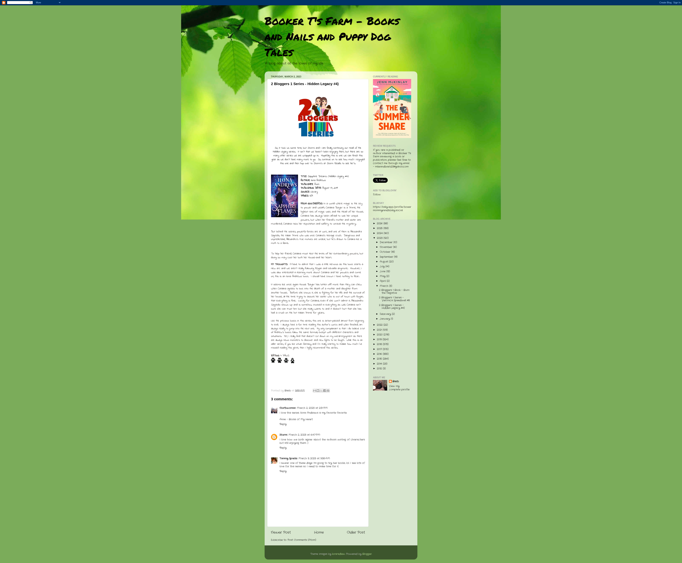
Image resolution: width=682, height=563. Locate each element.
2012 (380, 368)
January (385, 319)
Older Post (356, 532)
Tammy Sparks (288, 458)
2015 (380, 359)
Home (319, 532)
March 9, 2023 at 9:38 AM (314, 458)
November (386, 247)
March (384, 286)
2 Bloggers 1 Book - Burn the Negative (394, 291)
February (386, 314)
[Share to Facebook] (324, 390)
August (384, 261)
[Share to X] (321, 390)
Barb (396, 381)
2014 (380, 364)
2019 (380, 339)
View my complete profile (399, 388)
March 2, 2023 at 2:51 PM (312, 408)
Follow (377, 194)
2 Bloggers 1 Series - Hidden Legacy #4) (392, 307)
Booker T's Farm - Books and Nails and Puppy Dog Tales (332, 36)
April (383, 281)
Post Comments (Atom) (302, 540)
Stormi (283, 435)
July (382, 266)
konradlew (338, 554)
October (385, 252)
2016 (380, 354)
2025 (380, 228)
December (386, 242)
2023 (380, 238)
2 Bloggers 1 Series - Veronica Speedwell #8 (394, 299)
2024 (380, 233)
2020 (380, 334)
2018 (380, 344)
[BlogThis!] (318, 390)
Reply (283, 424)
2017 (380, 349)
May (383, 276)
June (383, 271)
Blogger (367, 554)
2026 (380, 223)
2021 (380, 330)
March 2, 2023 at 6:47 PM (304, 435)
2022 (380, 325)
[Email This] (314, 390)
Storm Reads (334, 163)
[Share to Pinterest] (328, 390)
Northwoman (288, 408)
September (387, 257)
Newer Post (281, 532)
